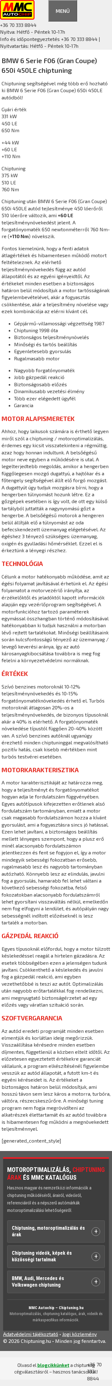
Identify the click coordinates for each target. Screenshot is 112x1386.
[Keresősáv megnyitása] (41, 10)
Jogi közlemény (79, 1334)
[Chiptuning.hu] (17, 18)
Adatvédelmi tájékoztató (30, 1334)
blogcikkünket (53, 1365)
